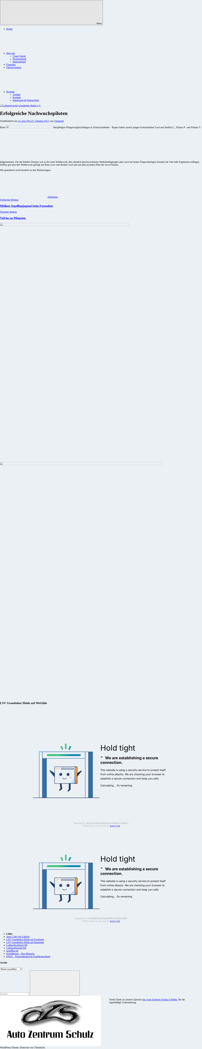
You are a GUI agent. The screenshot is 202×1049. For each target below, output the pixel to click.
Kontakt (10, 91)
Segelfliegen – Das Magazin (20, 953)
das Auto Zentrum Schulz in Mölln (160, 999)
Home (9, 29)
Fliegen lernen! (13, 67)
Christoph (59, 121)
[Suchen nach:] (15, 994)
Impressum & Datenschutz (26, 100)
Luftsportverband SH (16, 945)
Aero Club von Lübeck (18, 936)
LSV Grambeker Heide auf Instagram (25, 942)
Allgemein (52, 197)
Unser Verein (19, 56)
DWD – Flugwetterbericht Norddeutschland (28, 956)
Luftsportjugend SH (16, 948)
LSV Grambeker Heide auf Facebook (25, 939)
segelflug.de (12, 950)
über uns (10, 53)
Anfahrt (16, 94)
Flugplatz (11, 64)
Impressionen (19, 61)
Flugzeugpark (19, 59)
